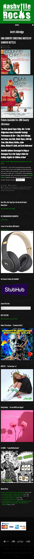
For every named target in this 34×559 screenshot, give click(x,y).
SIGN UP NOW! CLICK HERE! (8, 208)
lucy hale (28, 188)
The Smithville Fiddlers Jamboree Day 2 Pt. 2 (12, 494)
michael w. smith (5, 190)
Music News (6, 548)
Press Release (13, 185)
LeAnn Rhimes (15, 188)
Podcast (16, 548)
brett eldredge (5, 187)
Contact (29, 548)
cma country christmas (23, 187)
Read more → (20, 179)
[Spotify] (20, 541)
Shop (12, 548)
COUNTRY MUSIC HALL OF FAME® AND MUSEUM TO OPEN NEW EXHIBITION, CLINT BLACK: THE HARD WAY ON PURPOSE (16, 503)
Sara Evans (12, 190)
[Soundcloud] (13, 541)
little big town (22, 188)
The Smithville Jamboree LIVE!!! (9, 499)
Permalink (4, 185)
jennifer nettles (7, 188)
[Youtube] (28, 541)
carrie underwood (13, 187)
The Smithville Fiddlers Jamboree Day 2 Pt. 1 (12, 496)
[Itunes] (6, 541)
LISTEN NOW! (4, 219)
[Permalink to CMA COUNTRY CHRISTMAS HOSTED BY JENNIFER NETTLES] (17, 62)
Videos (24, 548)
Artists (20, 548)
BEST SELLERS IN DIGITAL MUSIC (9, 319)
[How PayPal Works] (13, 530)
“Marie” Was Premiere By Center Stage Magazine (13, 492)
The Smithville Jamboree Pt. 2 (9, 497)
